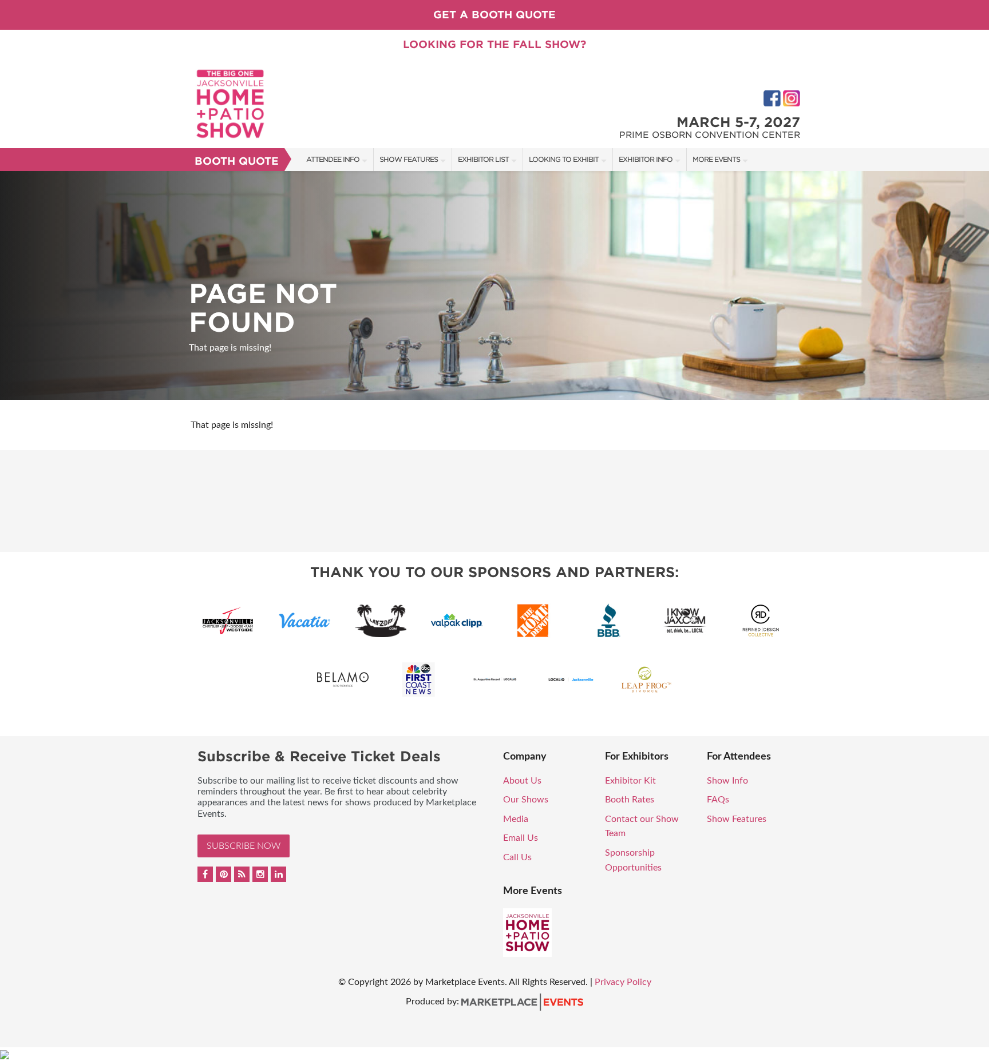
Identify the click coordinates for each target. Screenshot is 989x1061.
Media (515, 819)
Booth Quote (237, 161)
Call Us (517, 857)
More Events (716, 159)
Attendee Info (332, 159)
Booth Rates (629, 799)
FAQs (718, 799)
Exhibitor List (483, 159)
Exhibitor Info (645, 159)
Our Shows (525, 799)
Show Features (408, 159)
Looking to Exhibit (564, 159)
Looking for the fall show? (494, 44)
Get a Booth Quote (494, 15)
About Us (522, 780)
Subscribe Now (243, 846)
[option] (494, 285)
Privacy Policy (623, 982)
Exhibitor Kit (630, 780)
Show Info (727, 780)
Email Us (520, 838)
